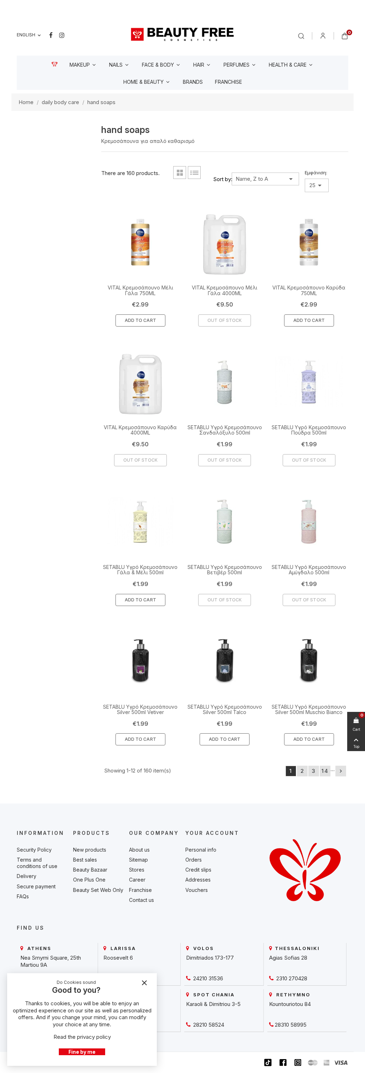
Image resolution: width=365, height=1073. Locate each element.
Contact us (141, 900)
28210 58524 (208, 1024)
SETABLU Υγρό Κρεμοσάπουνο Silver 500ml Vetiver (140, 709)
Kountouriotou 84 (290, 1004)
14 (325, 770)
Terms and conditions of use (37, 863)
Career (137, 880)
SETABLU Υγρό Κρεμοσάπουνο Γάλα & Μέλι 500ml (140, 569)
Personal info (200, 850)
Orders (193, 860)
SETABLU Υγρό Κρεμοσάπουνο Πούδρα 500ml (309, 430)
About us (139, 850)
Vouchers (196, 890)
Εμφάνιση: (316, 172)
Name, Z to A (265, 179)
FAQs (23, 896)
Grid (179, 172)
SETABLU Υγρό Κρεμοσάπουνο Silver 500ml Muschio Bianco (309, 709)
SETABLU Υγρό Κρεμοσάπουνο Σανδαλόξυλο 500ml (224, 430)
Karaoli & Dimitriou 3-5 (213, 1004)
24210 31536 (207, 978)
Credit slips (198, 870)
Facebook (51, 35)
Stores (136, 870)
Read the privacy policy (82, 1036)
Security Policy (34, 850)
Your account (212, 833)
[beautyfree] (182, 34)
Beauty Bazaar (90, 870)
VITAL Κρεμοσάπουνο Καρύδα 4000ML (140, 430)
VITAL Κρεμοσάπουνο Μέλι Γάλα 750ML (140, 290)
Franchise (140, 890)
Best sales (85, 860)
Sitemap (138, 860)
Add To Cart (140, 320)
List (194, 172)
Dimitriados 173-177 (210, 957)
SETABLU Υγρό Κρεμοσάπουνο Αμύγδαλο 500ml (309, 569)
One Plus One (89, 880)
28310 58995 (291, 1024)
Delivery (26, 876)
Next (341, 771)
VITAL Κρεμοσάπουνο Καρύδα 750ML (308, 290)
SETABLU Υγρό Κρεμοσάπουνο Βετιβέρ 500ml (224, 569)
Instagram (62, 35)
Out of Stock (224, 320)
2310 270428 (291, 978)
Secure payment (36, 886)
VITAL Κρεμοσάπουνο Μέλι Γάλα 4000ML (224, 290)
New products (89, 850)
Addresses (198, 880)
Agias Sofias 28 (288, 957)
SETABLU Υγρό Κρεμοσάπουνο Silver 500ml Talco (224, 709)
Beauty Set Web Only (98, 890)
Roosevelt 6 (118, 957)
